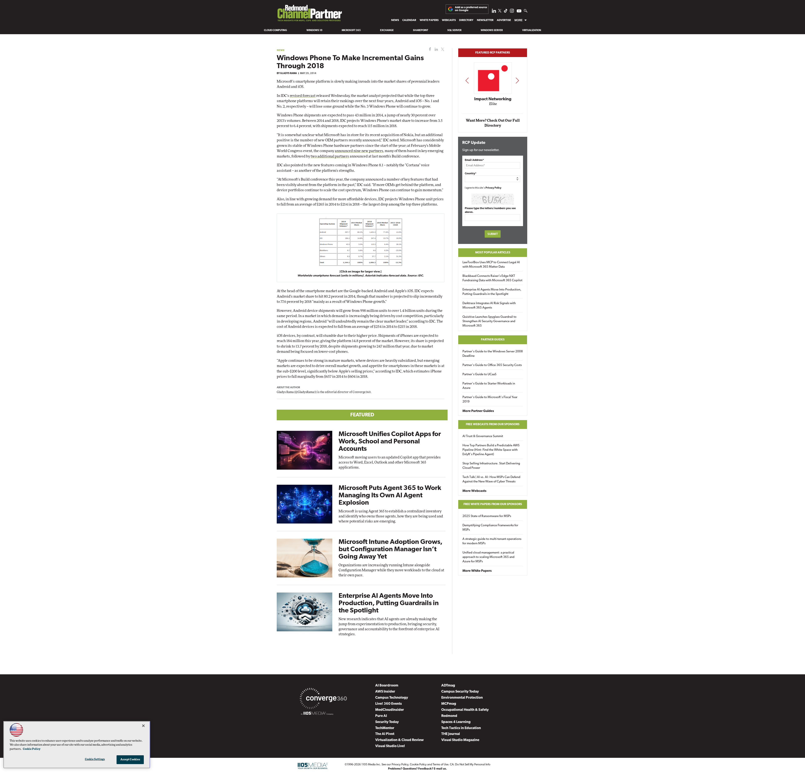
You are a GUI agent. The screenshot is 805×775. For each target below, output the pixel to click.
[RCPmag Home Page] (309, 14)
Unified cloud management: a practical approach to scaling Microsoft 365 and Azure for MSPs (488, 557)
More (518, 20)
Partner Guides (493, 339)
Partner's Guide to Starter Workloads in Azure (488, 386)
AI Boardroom (386, 685)
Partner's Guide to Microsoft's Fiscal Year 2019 (489, 399)
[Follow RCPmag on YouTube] (519, 11)
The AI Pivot (384, 734)
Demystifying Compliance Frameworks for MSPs (490, 527)
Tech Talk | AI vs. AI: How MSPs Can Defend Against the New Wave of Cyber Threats (491, 479)
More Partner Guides (478, 411)
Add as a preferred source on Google (471, 9)
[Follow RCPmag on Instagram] (512, 12)
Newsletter (485, 20)
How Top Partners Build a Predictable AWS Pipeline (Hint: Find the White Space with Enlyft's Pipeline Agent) (490, 450)
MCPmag (448, 704)
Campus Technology (391, 697)
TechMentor (384, 728)
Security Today (387, 722)
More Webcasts (474, 491)
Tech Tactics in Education (461, 728)
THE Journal (450, 734)
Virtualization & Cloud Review (399, 740)
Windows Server (492, 30)
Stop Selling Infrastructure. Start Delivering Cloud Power (491, 466)
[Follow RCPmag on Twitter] (499, 11)
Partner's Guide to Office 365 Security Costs (492, 365)
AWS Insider (385, 691)
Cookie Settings (95, 759)
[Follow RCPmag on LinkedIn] (494, 12)
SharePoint (420, 30)
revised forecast (303, 96)
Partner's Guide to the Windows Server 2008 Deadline (492, 354)
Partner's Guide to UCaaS (479, 374)
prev (467, 80)
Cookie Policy (418, 764)
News (395, 20)
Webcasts (449, 20)
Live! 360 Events (388, 704)
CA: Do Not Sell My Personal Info (470, 764)
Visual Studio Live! (390, 746)
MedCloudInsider (389, 710)
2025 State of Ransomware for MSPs (486, 516)
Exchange (387, 30)
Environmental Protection (462, 697)
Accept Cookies (130, 759)
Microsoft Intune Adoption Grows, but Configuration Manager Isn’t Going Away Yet (390, 549)
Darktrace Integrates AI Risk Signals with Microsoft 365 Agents (489, 305)
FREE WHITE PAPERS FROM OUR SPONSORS (493, 504)
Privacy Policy (493, 188)
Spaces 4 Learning (456, 722)
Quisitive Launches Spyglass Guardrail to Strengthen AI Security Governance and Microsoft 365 (489, 321)
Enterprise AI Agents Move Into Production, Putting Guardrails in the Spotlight (389, 603)
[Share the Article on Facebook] (429, 49)
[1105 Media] (317, 714)
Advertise (504, 20)
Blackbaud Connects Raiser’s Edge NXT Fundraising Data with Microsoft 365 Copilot (492, 278)
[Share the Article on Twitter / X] (442, 49)
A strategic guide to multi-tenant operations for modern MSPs (491, 541)
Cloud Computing (275, 30)
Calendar (409, 20)
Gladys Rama (288, 73)
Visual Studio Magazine (460, 740)
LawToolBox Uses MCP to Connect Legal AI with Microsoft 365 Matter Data (491, 264)
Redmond (449, 716)
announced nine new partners (359, 151)
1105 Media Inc (370, 764)
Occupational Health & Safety (465, 710)
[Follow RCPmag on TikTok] (506, 12)
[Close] (143, 725)
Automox (493, 105)
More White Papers (477, 571)
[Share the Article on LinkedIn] (435, 49)
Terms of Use (440, 764)
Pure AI (381, 716)
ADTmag (448, 685)
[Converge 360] (323, 699)
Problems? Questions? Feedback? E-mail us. (417, 768)
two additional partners (330, 156)
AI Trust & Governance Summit (482, 436)
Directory (466, 20)
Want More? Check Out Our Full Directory (493, 123)
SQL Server (454, 30)
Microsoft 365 (351, 30)
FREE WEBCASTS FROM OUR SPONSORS (492, 424)
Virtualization (531, 30)
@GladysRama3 (305, 392)
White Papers (429, 20)
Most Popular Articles (492, 252)
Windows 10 (314, 30)
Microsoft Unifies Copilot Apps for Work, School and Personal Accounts (390, 441)
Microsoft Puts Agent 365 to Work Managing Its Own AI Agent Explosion (390, 495)
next (517, 80)
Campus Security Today (460, 691)
